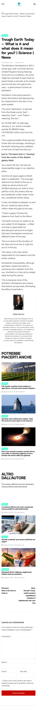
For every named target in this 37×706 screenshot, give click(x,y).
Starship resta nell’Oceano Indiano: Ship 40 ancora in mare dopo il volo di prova (17, 420)
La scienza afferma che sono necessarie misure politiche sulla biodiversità (17, 508)
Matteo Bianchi (20, 391)
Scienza (4, 35)
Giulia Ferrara (19, 62)
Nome (4, 662)
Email (4, 671)
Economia (5, 569)
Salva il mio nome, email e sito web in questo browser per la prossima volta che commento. (17, 683)
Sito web (23, 671)
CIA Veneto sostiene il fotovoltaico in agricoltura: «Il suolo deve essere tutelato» (18, 387)
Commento (6, 636)
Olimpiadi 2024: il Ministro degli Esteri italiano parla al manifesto (17, 573)
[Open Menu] (3, 4)
